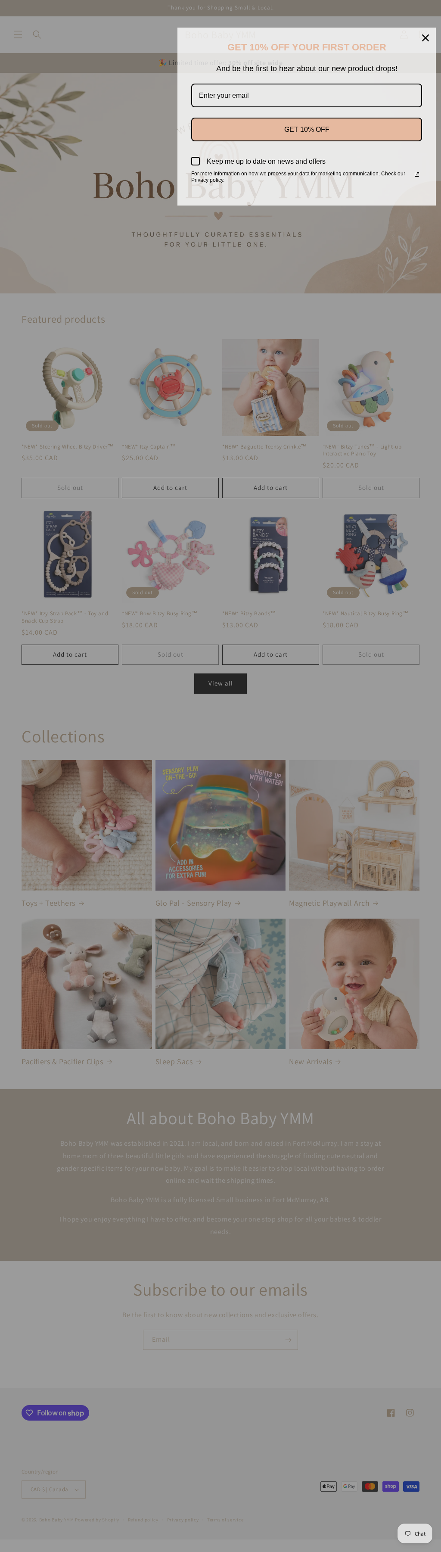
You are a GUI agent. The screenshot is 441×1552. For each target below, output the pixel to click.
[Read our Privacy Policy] (417, 174)
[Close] (425, 38)
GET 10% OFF (306, 129)
